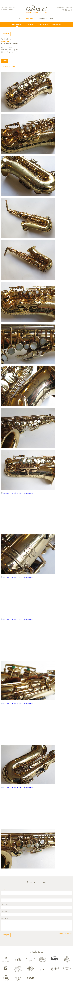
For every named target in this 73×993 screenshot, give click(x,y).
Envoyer (6, 935)
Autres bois (56, 24)
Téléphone (4, 911)
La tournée (41, 19)
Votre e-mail (5, 904)
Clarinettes (42, 24)
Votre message (5, 918)
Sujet (3, 890)
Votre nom (4, 897)
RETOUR (6, 34)
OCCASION (29, 19)
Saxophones (15, 24)
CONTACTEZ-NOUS (9, 67)
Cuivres (29, 24)
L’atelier (51, 19)
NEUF (20, 19)
